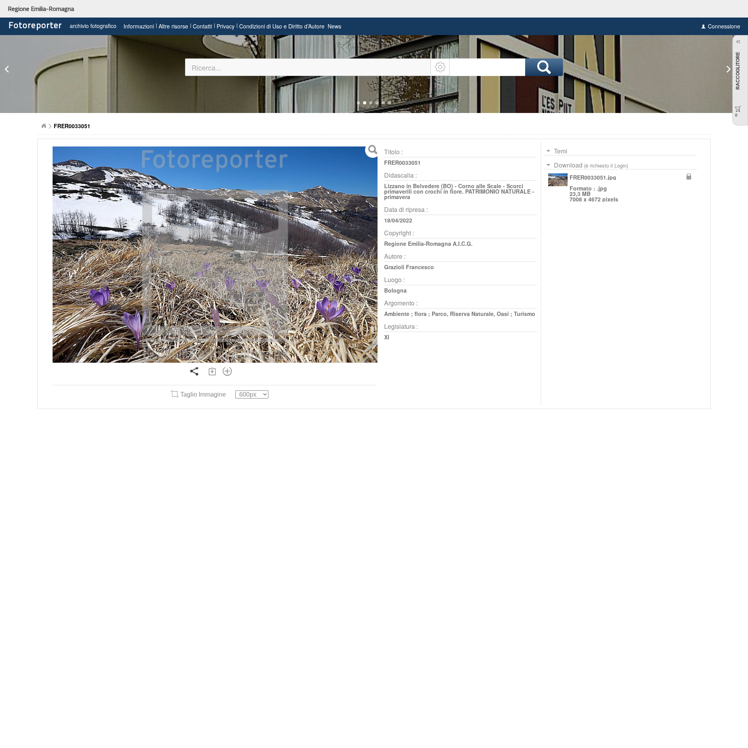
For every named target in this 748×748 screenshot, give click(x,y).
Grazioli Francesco (409, 267)
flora (421, 314)
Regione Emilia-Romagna (41, 8)
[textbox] (308, 67)
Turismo (524, 314)
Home (44, 126)
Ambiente (396, 314)
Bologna (395, 290)
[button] (358, 102)
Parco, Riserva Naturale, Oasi (470, 314)
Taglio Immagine (203, 394)
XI (386, 337)
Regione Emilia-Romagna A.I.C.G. (428, 243)
